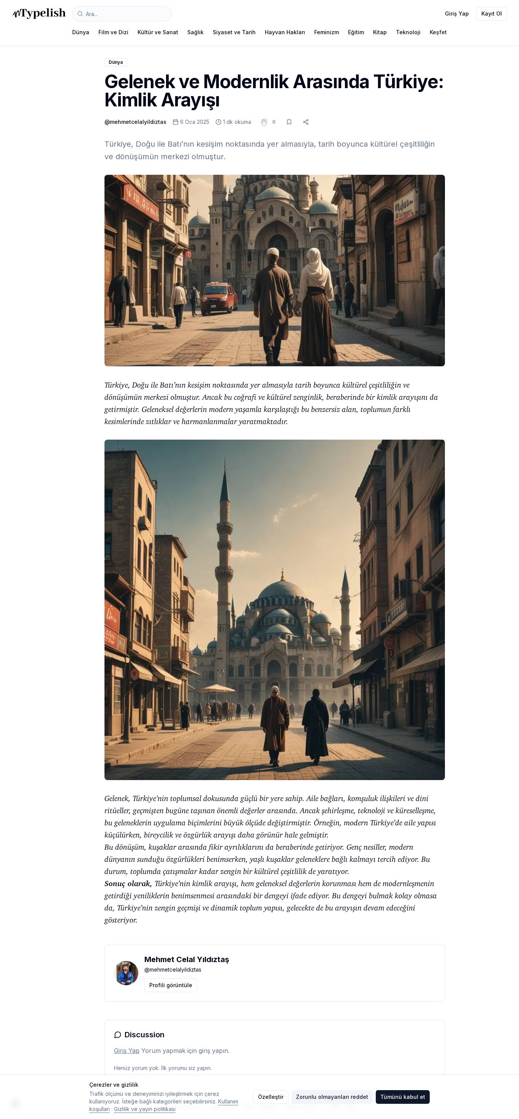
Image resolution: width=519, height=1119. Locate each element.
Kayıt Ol (491, 13)
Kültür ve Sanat (158, 32)
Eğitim (356, 32)
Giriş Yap (457, 13)
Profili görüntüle (170, 985)
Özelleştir (270, 1097)
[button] (273, 122)
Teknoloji (408, 32)
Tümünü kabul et (402, 1097)
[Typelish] (39, 13)
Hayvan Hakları (285, 32)
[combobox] (122, 13)
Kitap (380, 32)
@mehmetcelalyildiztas (135, 122)
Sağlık (195, 32)
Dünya (80, 32)
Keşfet (438, 32)
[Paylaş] (305, 122)
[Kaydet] (289, 122)
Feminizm (326, 32)
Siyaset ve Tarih (234, 32)
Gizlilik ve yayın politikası (145, 1109)
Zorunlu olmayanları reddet (332, 1097)
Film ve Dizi (113, 32)
